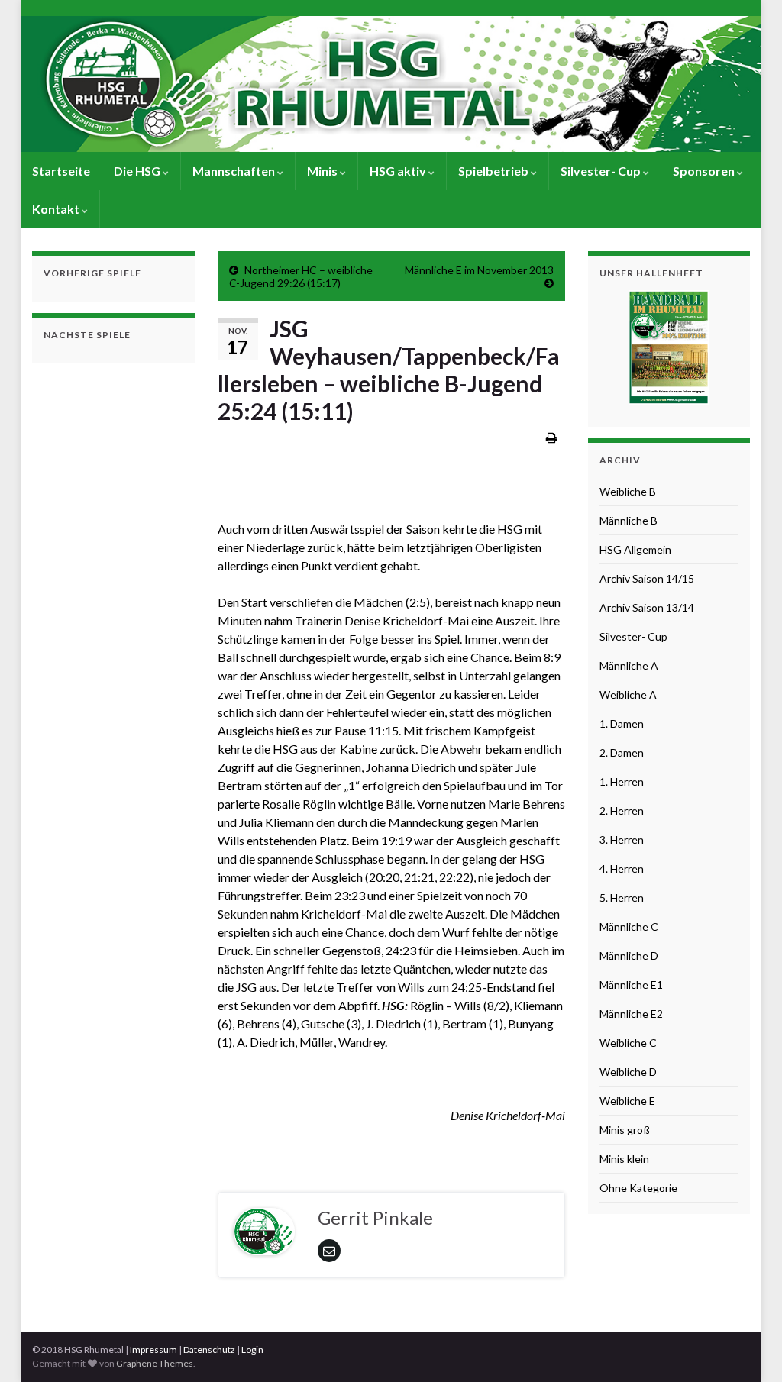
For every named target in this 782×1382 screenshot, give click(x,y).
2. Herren (621, 810)
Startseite (61, 170)
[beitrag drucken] (551, 437)
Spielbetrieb (494, 170)
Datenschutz (209, 1349)
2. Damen (621, 752)
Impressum (153, 1349)
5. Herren (621, 897)
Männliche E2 (631, 1013)
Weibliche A (628, 694)
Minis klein (624, 1158)
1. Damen (621, 723)
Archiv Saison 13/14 (646, 607)
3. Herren (621, 839)
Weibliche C (628, 1042)
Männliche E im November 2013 (479, 269)
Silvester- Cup (602, 170)
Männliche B (628, 520)
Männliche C (628, 926)
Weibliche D (628, 1071)
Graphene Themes (154, 1363)
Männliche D (628, 955)
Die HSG (138, 170)
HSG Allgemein (635, 549)
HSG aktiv (399, 170)
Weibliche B (627, 491)
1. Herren (621, 781)
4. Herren (621, 868)
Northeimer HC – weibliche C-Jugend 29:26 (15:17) (301, 276)
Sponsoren (705, 170)
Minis (323, 170)
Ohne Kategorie (638, 1187)
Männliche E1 (631, 984)
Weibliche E (627, 1100)
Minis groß (624, 1129)
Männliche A (628, 665)
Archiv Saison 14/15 (646, 578)
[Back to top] (748, 1348)
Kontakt (57, 209)
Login (252, 1349)
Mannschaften (234, 170)
